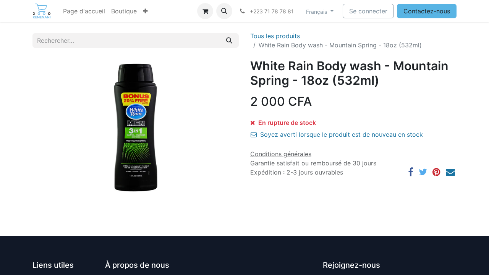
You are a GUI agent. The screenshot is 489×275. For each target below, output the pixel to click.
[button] (145, 11)
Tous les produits (275, 36)
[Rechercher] (229, 40)
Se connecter (368, 11)
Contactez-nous (426, 11)
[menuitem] (84, 11)
